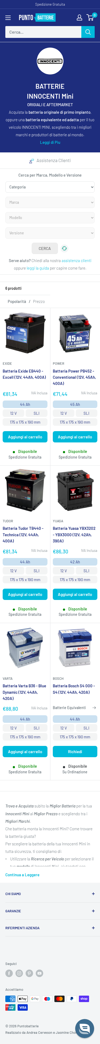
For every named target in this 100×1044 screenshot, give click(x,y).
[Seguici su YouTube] (39, 973)
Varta (8, 678)
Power (58, 363)
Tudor (8, 521)
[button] (84, 1028)
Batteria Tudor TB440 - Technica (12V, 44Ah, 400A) (23, 534)
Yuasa (58, 521)
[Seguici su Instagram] (19, 973)
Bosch (58, 678)
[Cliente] (79, 17)
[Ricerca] (88, 32)
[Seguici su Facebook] (9, 973)
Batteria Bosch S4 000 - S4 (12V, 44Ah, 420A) (74, 688)
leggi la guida (38, 268)
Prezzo (39, 301)
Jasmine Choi (66, 1032)
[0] (90, 17)
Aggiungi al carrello (25, 436)
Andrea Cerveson (39, 1032)
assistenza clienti (76, 260)
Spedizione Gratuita (50, 4)
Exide (7, 363)
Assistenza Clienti (54, 160)
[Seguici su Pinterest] (29, 973)
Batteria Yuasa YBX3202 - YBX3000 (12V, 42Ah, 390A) (74, 534)
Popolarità (17, 301)
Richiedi (75, 751)
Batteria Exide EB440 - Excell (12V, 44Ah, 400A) (24, 374)
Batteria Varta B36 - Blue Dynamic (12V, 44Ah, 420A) (24, 692)
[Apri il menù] (8, 18)
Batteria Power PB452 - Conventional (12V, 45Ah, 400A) (74, 377)
